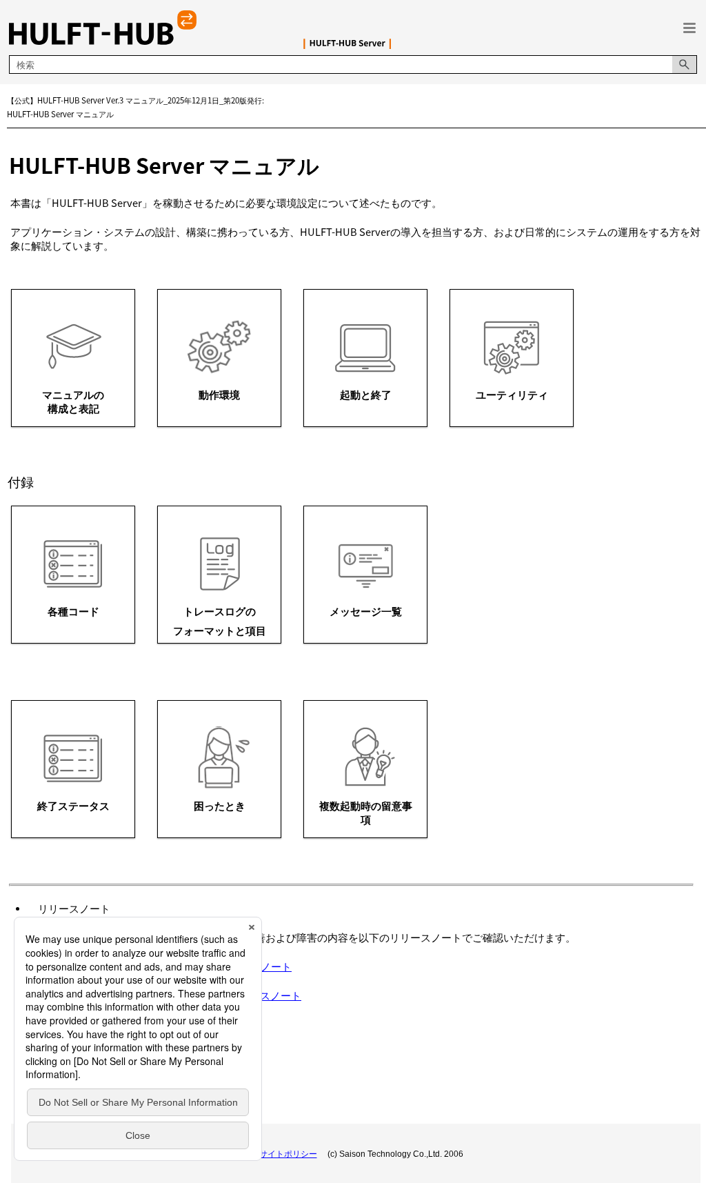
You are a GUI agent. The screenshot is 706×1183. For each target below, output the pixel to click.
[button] (684, 64)
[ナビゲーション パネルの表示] (689, 27)
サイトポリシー (288, 1154)
